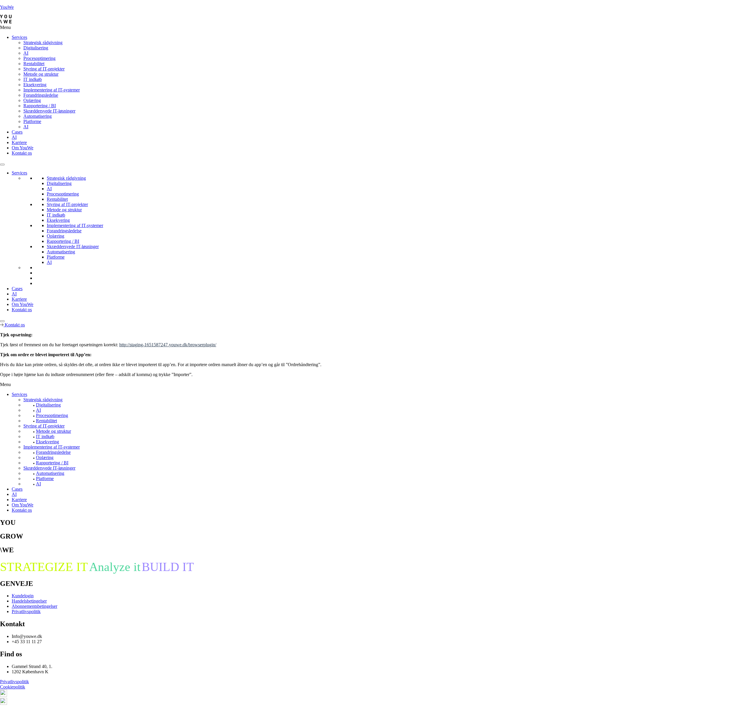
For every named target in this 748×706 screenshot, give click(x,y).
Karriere (19, 142)
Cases (17, 131)
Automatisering (37, 116)
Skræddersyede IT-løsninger (49, 110)
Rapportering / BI (39, 105)
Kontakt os (22, 152)
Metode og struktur (40, 74)
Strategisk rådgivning (43, 42)
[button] (374, 27)
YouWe (7, 7)
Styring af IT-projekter (44, 68)
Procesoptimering (39, 58)
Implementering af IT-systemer (51, 89)
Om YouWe (22, 147)
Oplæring (32, 100)
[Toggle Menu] (2, 164)
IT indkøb (32, 79)
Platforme (32, 121)
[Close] (2, 321)
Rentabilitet (33, 63)
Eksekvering (34, 84)
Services (19, 37)
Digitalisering (35, 47)
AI (25, 53)
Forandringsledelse (40, 95)
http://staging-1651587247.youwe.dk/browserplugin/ (167, 344)
